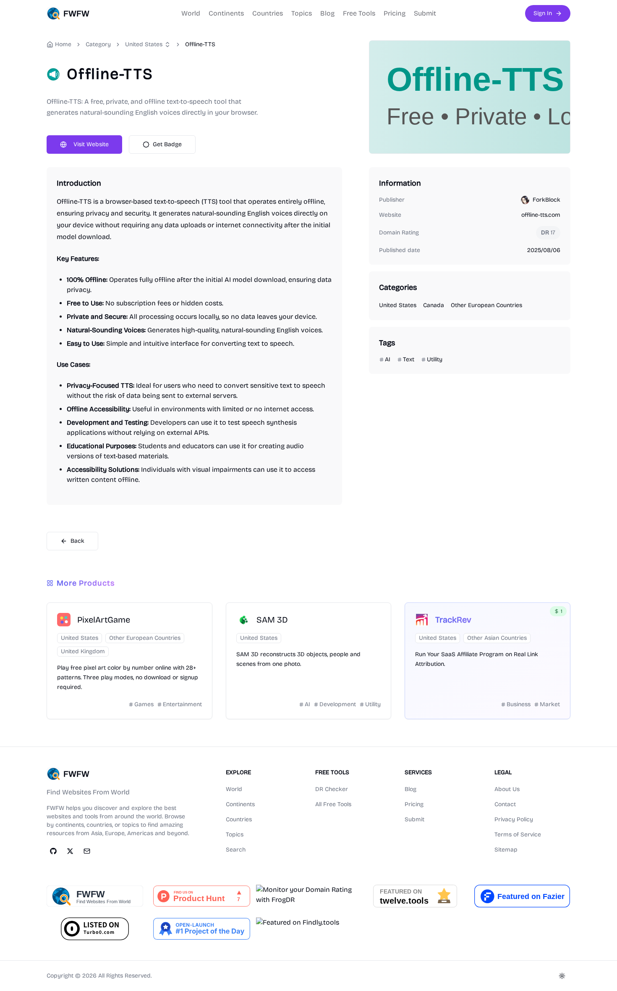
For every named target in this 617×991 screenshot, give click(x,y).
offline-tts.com (540, 214)
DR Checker (331, 789)
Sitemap (506, 849)
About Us (507, 789)
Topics (301, 13)
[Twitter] (70, 851)
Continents (226, 13)
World (190, 13)
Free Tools (359, 13)
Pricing (394, 13)
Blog (327, 13)
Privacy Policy (513, 819)
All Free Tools (333, 804)
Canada (433, 305)
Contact (505, 804)
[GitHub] (53, 851)
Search (236, 849)
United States (143, 44)
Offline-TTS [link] (200, 44)
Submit (425, 13)
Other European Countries (486, 305)
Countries (267, 13)
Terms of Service (517, 834)
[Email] (87, 851)
